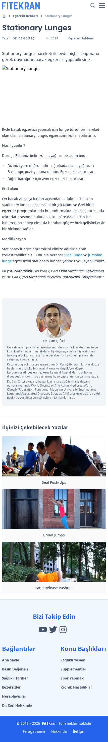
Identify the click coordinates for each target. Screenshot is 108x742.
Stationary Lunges (58, 16)
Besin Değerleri (15, 669)
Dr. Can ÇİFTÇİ (24, 38)
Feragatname (34, 731)
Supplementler (73, 669)
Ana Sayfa (10, 660)
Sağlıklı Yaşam (73, 660)
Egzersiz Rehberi (25, 16)
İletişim (79, 731)
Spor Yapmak (72, 678)
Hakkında (59, 731)
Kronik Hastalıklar (76, 687)
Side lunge (73, 255)
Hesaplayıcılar (14, 696)
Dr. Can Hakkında (17, 705)
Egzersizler (11, 687)
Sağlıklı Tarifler (15, 678)
